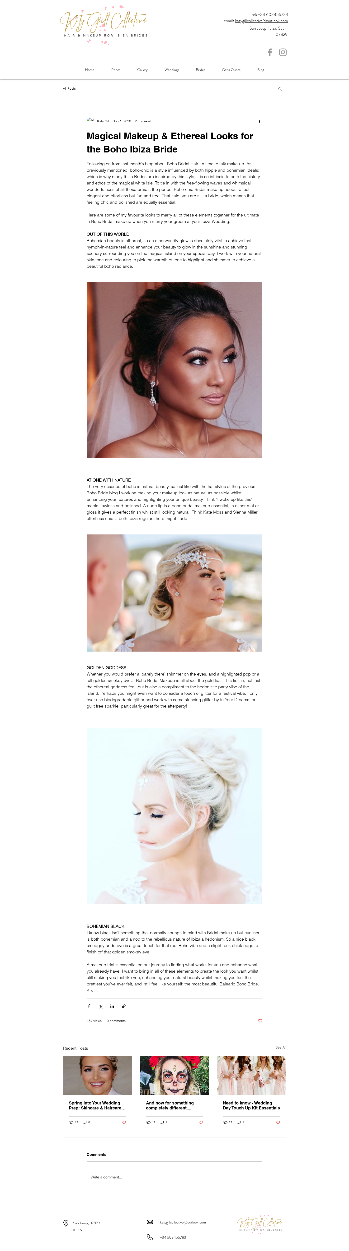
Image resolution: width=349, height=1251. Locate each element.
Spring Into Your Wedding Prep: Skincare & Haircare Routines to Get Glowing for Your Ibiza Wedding (97, 1105)
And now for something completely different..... (170, 1105)
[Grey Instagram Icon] (283, 52)
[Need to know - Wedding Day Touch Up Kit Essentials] (251, 1075)
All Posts (69, 88)
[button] (280, 89)
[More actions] (259, 121)
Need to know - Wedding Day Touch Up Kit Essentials (251, 1105)
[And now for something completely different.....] (174, 1075)
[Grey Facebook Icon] (270, 52)
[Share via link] (124, 1006)
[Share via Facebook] (89, 1006)
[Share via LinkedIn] (112, 1006)
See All (281, 1047)
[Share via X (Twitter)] (100, 1006)
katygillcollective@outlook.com (261, 21)
